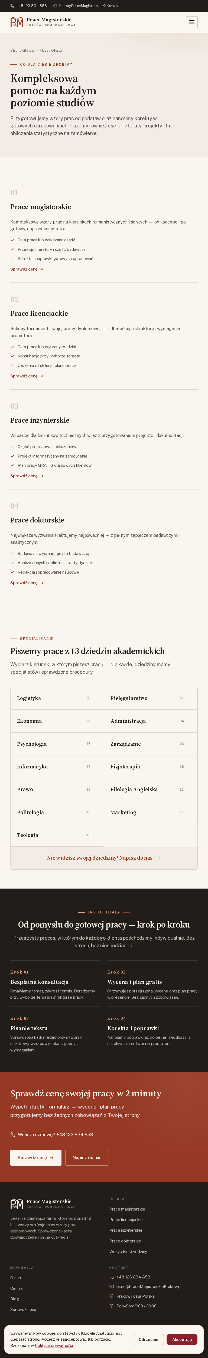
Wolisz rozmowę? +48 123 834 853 (55, 1134)
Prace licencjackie (125, 1219)
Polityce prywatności (54, 1345)
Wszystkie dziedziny (128, 1251)
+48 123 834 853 (31, 6)
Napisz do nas (87, 1157)
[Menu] (192, 22)
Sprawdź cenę (24, 269)
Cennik (16, 1288)
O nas (15, 1277)
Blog (14, 1299)
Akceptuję (182, 1339)
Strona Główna (22, 50)
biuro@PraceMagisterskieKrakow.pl (89, 6)
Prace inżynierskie (125, 1230)
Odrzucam (148, 1339)
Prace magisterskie (127, 1209)
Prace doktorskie (125, 1241)
